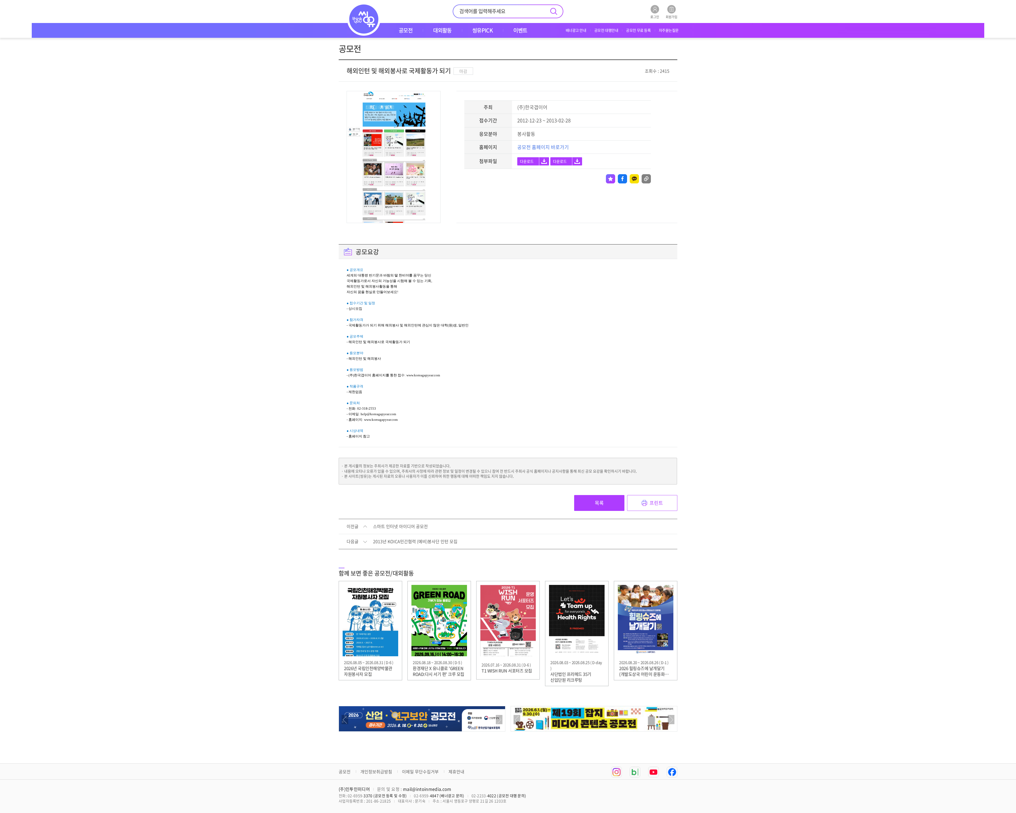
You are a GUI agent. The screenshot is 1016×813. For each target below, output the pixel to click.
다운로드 (527, 161)
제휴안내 (456, 771)
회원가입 (671, 17)
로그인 (654, 17)
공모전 (345, 771)
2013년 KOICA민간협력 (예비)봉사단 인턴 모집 (415, 541)
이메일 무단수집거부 (420, 771)
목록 (599, 502)
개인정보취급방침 (376, 771)
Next (499, 719)
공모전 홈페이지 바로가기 (543, 147)
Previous (345, 719)
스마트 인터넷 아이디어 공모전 (400, 526)
